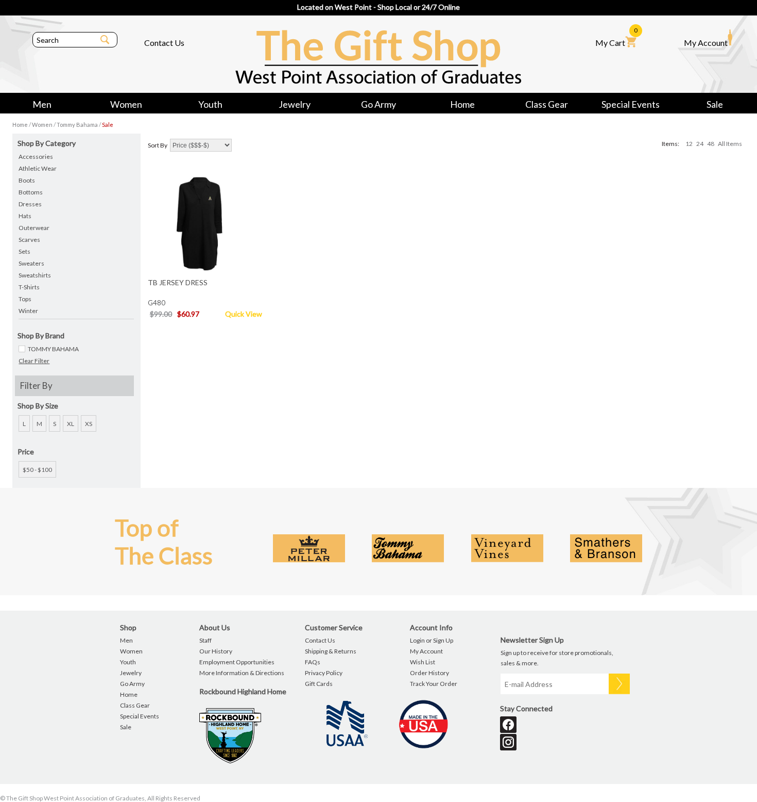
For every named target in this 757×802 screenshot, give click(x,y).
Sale (715, 104)
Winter (28, 311)
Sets (24, 251)
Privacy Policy (323, 673)
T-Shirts (29, 287)
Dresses (30, 204)
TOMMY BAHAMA (53, 349)
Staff (205, 640)
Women (126, 104)
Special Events (630, 104)
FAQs (312, 662)
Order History (429, 673)
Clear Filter (34, 361)
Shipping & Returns (330, 651)
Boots (27, 180)
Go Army (378, 104)
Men (41, 104)
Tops (25, 299)
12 (689, 144)
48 (710, 144)
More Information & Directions (241, 673)
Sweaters (31, 263)
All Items (730, 144)
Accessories (36, 156)
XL (70, 424)
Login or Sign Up (431, 640)
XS (88, 424)
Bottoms (31, 192)
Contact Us (164, 42)
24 (699, 144)
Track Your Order (433, 684)
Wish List (422, 662)
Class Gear (546, 104)
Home (462, 104)
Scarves (29, 239)
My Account (706, 42)
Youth (210, 104)
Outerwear (34, 228)
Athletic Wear (38, 168)
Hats (25, 216)
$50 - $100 (37, 469)
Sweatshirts (35, 275)
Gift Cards (319, 684)
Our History (215, 651)
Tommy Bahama (77, 124)
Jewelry (295, 104)
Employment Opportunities (236, 662)
